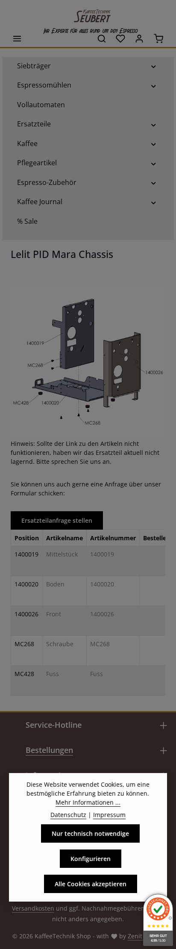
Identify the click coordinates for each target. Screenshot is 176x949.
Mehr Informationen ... (88, 802)
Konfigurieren (90, 859)
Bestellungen (49, 750)
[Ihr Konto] (139, 38)
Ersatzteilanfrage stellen (56, 520)
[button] (153, 66)
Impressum (109, 815)
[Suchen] (101, 38)
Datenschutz (68, 815)
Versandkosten (33, 908)
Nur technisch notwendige (90, 833)
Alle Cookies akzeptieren (90, 884)
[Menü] (17, 38)
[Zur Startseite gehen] (88, 13)
